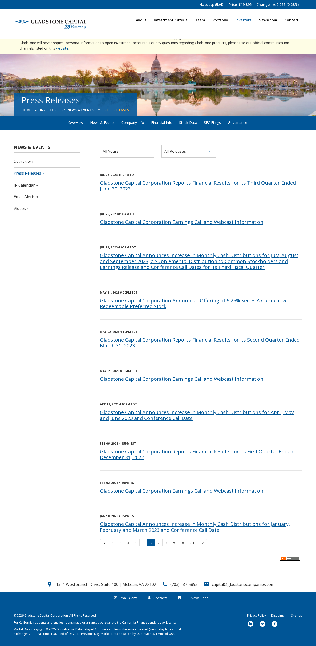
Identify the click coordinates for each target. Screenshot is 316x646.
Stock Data (188, 122)
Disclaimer (278, 615)
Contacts (160, 598)
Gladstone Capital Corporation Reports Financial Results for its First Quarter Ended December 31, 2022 (196, 454)
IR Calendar (24, 185)
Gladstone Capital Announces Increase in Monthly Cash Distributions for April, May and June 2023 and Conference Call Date (197, 415)
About (141, 20)
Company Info (132, 122)
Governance (237, 122)
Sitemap (296, 615)
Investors (243, 20)
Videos (20, 208)
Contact (292, 20)
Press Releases (116, 110)
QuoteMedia (65, 629)
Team (200, 20)
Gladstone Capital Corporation (46, 615)
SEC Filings (212, 122)
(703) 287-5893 (184, 584)
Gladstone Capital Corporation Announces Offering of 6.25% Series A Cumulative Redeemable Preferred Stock (194, 303)
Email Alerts (24, 196)
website (62, 48)
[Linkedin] (250, 624)
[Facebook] (274, 624)
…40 (192, 543)
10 (182, 543)
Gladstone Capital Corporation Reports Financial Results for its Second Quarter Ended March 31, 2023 (200, 342)
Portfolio (220, 20)
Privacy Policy (256, 615)
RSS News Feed (196, 598)
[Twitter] (262, 624)
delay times (165, 629)
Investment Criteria (171, 20)
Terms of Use (165, 634)
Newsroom (268, 20)
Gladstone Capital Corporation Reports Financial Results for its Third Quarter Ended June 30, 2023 (198, 185)
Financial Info (161, 122)
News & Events (81, 110)
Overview (75, 122)
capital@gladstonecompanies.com (243, 584)
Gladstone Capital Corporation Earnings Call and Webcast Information (181, 222)
